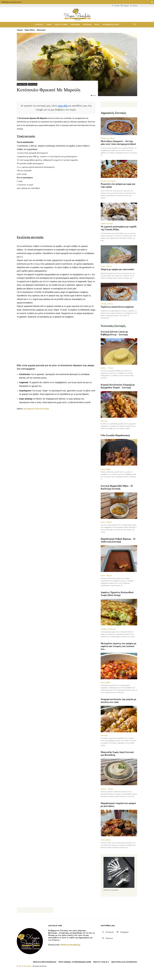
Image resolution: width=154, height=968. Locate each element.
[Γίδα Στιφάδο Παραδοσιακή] (119, 452)
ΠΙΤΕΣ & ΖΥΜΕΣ (61, 24)
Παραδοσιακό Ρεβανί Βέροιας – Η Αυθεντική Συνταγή (118, 540)
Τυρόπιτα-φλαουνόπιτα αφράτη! (117, 306)
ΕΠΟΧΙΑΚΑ (87, 24)
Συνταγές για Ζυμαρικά (108, 181)
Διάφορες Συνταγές (107, 223)
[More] (60, 424)
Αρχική (20, 30)
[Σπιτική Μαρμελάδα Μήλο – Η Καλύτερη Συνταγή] (119, 505)
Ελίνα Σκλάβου (105, 469)
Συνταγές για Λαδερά (107, 138)
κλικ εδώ (63, 105)
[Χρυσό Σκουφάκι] (77, 15)
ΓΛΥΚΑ (49, 24)
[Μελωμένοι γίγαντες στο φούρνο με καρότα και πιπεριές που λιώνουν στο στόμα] (119, 666)
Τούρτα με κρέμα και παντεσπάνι (117, 269)
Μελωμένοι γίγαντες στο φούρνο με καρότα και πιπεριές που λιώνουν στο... (118, 646)
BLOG (97, 24)
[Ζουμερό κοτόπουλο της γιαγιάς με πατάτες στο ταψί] (119, 719)
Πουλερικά (33, 84)
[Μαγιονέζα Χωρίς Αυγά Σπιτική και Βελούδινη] (119, 772)
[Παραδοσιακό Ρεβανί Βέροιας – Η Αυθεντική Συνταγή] (119, 558)
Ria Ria (26, 409)
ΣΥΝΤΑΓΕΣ (39, 24)
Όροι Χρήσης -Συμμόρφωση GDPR (74, 962)
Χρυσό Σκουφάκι (25, 966)
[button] (134, 24)
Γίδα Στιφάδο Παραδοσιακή (115, 435)
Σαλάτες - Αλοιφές (107, 368)
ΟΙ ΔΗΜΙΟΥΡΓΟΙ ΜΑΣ (110, 24)
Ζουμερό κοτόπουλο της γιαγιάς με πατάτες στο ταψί (118, 700)
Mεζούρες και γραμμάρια (124, 962)
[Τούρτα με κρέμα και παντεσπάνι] (119, 254)
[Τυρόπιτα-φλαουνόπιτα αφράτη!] (119, 292)
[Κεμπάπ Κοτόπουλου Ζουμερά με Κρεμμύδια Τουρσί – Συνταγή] (119, 404)
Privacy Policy (101, 962)
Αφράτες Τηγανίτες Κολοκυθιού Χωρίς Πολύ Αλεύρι (117, 593)
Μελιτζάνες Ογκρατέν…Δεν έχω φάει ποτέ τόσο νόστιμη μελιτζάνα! (118, 142)
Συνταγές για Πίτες (107, 304)
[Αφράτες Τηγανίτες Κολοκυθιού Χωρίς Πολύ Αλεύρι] (119, 612)
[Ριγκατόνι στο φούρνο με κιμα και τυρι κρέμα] (119, 169)
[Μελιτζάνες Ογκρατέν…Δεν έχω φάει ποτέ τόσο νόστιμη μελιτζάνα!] (119, 126)
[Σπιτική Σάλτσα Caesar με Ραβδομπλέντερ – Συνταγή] (119, 351)
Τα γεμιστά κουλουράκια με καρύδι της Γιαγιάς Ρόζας (119, 228)
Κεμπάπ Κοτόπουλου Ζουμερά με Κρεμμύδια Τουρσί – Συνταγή (118, 386)
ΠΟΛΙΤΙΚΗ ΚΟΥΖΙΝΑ (39, 409)
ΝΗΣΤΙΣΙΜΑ (75, 24)
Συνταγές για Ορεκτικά (108, 629)
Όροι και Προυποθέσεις (44, 962)
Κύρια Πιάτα (30, 30)
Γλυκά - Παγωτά (106, 266)
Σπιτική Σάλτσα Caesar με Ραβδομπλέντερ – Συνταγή (114, 333)
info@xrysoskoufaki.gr (70, 945)
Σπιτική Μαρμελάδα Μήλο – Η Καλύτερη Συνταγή (117, 487)
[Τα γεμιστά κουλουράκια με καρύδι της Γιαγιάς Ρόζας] (119, 212)
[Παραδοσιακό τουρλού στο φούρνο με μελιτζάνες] (119, 823)
